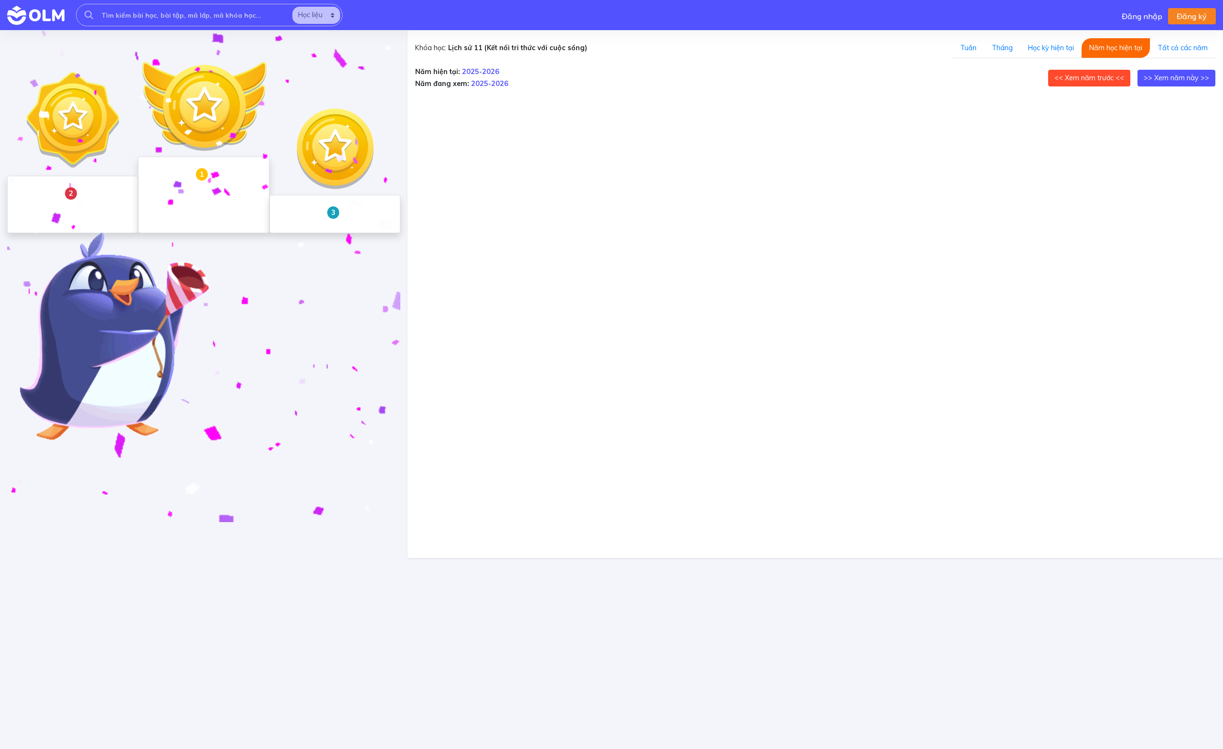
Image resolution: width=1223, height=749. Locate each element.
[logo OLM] (35, 15)
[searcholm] (88, 15)
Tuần (968, 47)
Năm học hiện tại (1115, 47)
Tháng (1002, 47)
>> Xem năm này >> (1176, 78)
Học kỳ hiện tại (1051, 47)
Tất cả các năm (1183, 47)
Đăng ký (1192, 16)
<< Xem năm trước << (1089, 78)
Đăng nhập (1142, 16)
